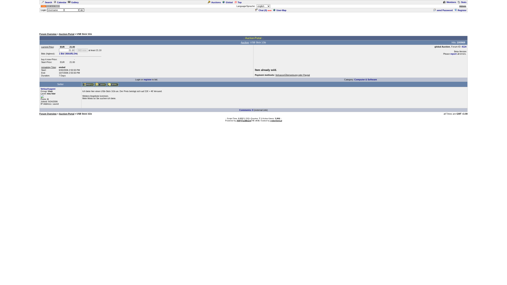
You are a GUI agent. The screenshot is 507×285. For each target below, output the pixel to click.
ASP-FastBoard (244, 121)
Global (229, 2)
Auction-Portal (66, 34)
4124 (464, 47)
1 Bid (61, 53)
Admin (462, 6)
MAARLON (71, 53)
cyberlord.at (276, 121)
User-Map (281, 10)
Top (240, 2)
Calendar (61, 2)
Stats (463, 2)
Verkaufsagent (48, 89)
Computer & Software (365, 79)
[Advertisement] (253, 21)
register (148, 79)
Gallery (75, 2)
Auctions (216, 2)
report (453, 54)
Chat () (263, 10)
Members (451, 2)
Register (462, 10)
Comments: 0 (246, 110)
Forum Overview (48, 34)
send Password (445, 10)
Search (48, 2)
